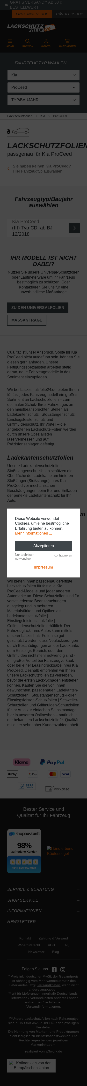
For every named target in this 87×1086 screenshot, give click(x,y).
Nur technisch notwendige (24, 556)
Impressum (43, 567)
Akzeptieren (43, 546)
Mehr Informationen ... (33, 533)
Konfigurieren (63, 555)
